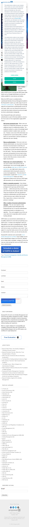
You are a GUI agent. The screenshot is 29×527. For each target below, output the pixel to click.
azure (4, 399)
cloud (4, 407)
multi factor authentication (7, 104)
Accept (14, 78)
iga (3, 438)
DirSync (5, 416)
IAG (4, 430)
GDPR (4, 423)
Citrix (4, 406)
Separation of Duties (8, 462)
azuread (5, 402)
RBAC (4, 457)
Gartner (5, 421)
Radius (4, 455)
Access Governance (8, 390)
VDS (4, 476)
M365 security (6, 440)
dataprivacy (6, 414)
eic (3, 418)
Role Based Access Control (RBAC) (12, 459)
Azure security (6, 400)
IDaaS (4, 433)
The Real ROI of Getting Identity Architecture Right (14, 359)
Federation (19, 174)
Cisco (4, 404)
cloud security (6, 409)
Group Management (8, 428)
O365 (4, 443)
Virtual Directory (7, 478)
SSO (4, 473)
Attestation (5, 394)
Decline (14, 82)
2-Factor (5, 388)
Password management (10, 255)
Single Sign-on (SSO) (8, 469)
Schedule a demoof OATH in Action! (11, 249)
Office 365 (5, 445)
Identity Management (8, 436)
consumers (5, 411)
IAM (4, 431)
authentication (6, 395)
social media (6, 471)
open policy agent (7, 447)
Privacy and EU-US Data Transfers (11, 452)
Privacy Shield (6, 454)
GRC (4, 426)
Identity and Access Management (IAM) (13, 435)
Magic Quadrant (7, 442)
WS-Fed (5, 479)
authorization (6, 397)
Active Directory (7, 392)
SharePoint (5, 464)
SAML (4, 461)
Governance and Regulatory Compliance (13, 424)
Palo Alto (5, 449)
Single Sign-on (6, 467)
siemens (5, 466)
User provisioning (7, 474)
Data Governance (7, 412)
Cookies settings (14, 75)
